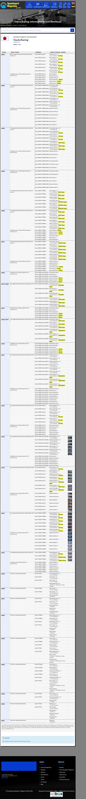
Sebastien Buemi (53, 67)
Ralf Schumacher (53, 598)
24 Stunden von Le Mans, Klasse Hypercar (20, 74)
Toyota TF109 (38, 573)
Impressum (62, 772)
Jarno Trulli (52, 580)
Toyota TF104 (38, 677)
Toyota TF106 (38, 621)
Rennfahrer (54, 7)
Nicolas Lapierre (53, 358)
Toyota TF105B (38, 638)
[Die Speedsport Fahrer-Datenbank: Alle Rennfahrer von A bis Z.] (54, 4)
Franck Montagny (53, 611)
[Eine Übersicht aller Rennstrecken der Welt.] (46, 4)
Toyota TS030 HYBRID (40, 513)
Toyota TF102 (38, 703)
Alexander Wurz (53, 452)
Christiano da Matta (54, 670)
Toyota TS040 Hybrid (40, 467)
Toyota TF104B (38, 664)
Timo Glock (52, 577)
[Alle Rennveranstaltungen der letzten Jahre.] (37, 4)
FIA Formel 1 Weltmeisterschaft (17, 573)
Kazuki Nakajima (53, 258)
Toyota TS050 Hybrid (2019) (41, 272)
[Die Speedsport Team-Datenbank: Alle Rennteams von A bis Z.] (61, 4)
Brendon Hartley (53, 70)
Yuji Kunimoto (52, 355)
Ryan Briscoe (52, 684)
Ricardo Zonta (52, 634)
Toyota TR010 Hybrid (40, 54)
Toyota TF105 (38, 644)
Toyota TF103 (38, 693)
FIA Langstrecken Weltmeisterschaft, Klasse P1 (21, 552)
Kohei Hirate (52, 608)
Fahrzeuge (44, 782)
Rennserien (29, 7)
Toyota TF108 (38, 588)
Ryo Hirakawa (52, 64)
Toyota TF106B (38, 615)
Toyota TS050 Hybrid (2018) (41, 308)
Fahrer (42, 777)
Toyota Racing (22, 25)
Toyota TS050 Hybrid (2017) (41, 355)
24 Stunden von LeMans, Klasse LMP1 (19, 493)
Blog (69, 7)
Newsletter (62, 777)
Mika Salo (51, 703)
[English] (73, 3)
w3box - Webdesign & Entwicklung (64, 791)
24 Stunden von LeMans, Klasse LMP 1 (19, 532)
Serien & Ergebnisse (46, 767)
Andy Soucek (52, 628)
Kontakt (61, 767)
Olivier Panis (52, 631)
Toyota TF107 (38, 598)
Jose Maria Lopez (53, 85)
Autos (64, 7)
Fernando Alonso (53, 313)
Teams (60, 7)
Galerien (43, 772)
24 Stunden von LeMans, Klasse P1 (18, 562)
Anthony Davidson (53, 379)
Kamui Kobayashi (53, 61)
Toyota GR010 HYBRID (40, 190)
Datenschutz (62, 774)
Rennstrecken (46, 7)
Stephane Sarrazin (53, 361)
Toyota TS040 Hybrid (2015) (41, 436)
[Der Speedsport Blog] (69, 4)
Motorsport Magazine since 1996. (11, 767)
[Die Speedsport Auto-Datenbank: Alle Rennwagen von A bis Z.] (64, 4)
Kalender (43, 770)
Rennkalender (37, 7)
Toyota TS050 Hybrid (40, 405)
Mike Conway (52, 57)
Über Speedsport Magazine (66, 770)
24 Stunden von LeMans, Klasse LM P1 (19, 272)
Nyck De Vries (52, 54)
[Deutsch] (73, 6)
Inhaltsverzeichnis (64, 779)
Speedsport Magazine (6, 25)
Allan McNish (52, 707)
